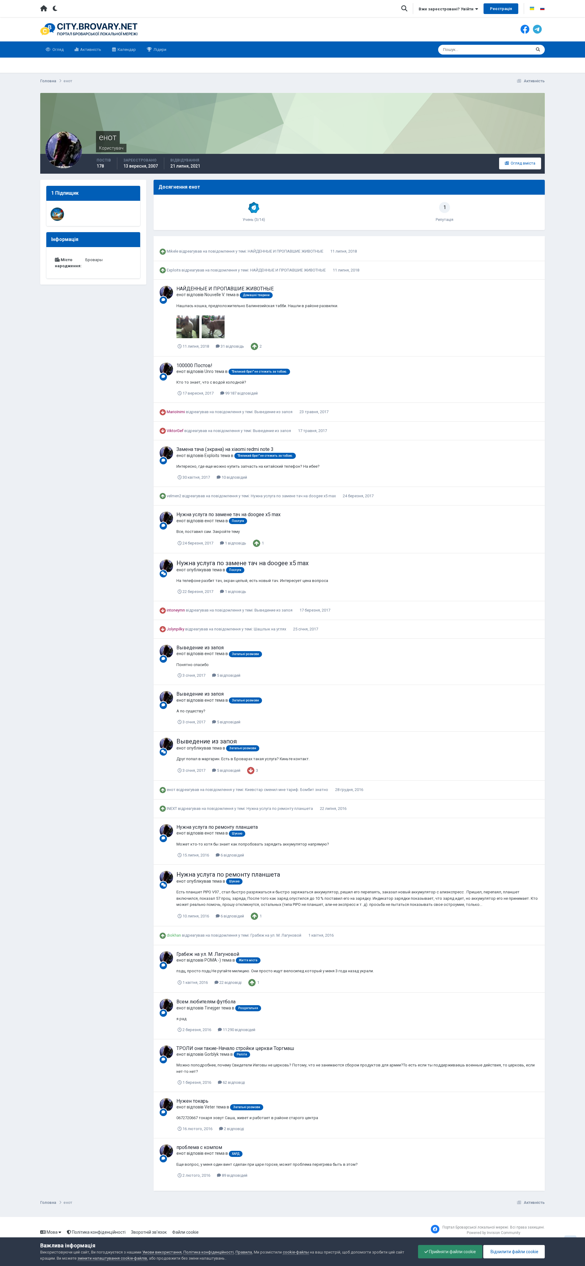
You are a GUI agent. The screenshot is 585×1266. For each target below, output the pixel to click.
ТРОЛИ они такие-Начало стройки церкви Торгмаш (235, 1048)
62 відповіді (233, 1082)
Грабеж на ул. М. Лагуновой (276, 935)
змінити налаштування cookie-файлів (112, 1258)
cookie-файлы (296, 1252)
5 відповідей (228, 675)
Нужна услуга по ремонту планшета (280, 808)
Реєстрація (501, 8)
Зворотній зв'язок (149, 1232)
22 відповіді (230, 982)
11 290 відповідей (238, 1029)
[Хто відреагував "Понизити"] (250, 770)
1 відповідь (235, 543)
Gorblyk (211, 1054)
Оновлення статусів (505, 50)
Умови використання (162, 1252)
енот (181, 294)
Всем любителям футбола (206, 1002)
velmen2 (174, 496)
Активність (90, 49)
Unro (209, 371)
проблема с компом (199, 1147)
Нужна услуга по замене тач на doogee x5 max (294, 496)
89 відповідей (234, 1175)
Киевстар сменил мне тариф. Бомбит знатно (287, 789)
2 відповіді (233, 1128)
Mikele (172, 251)
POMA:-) (212, 960)
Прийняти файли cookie (452, 1251)
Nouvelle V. (214, 294)
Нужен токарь (192, 1101)
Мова (52, 1232)
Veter (209, 1107)
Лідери (159, 49)
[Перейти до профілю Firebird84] (57, 214)
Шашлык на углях (270, 629)
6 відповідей (232, 855)
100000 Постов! (194, 365)
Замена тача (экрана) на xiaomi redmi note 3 (225, 449)
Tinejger (212, 1007)
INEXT (172, 808)
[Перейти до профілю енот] (166, 292)
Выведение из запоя (273, 412)
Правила (244, 1252)
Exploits (174, 270)
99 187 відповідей (241, 393)
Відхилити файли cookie (514, 1251)
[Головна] (43, 8)
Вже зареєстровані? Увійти (447, 9)
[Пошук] (538, 50)
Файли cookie (185, 1232)
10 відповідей (234, 477)
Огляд (57, 49)
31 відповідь (232, 346)
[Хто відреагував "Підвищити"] (254, 346)
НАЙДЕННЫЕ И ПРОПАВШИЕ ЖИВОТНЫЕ (286, 251)
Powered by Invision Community (493, 1233)
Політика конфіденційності (98, 1232)
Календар (126, 49)
